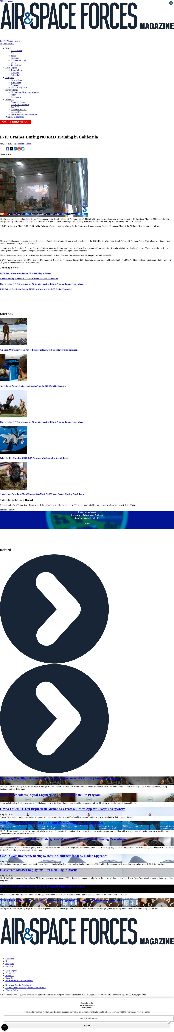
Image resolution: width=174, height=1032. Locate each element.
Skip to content (6, 1)
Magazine (9, 77)
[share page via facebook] (7, 150)
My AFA (4, 43)
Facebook (9, 959)
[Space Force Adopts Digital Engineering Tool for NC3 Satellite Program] (13, 381)
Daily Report (11, 68)
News (7, 48)
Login (10, 41)
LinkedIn (9, 966)
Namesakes (16, 97)
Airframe (15, 72)
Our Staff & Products (20, 104)
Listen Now (87, 527)
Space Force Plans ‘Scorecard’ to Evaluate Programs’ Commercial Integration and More (62, 900)
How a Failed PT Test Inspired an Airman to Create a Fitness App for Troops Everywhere (41, 422)
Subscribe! (15, 75)
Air (12, 53)
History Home (11, 90)
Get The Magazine (19, 87)
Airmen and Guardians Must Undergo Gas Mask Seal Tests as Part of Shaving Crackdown (42, 494)
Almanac (15, 85)
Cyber (13, 63)
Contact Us (16, 112)
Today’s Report (17, 70)
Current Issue (16, 80)
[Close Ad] (169, 1022)
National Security (18, 60)
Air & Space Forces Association (19, 980)
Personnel (15, 58)
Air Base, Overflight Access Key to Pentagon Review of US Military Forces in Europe (39, 350)
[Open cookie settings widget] (4, 1027)
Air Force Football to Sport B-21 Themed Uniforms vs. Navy (42, 886)
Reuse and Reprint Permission (24, 114)
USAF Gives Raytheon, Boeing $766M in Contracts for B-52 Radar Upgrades (53, 856)
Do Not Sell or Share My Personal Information (25, 987)
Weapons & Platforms (14, 117)
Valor (13, 95)
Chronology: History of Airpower (25, 92)
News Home (16, 50)
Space (13, 55)
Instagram (9, 963)
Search (17, 41)
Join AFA (4, 41)
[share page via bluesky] (22, 150)
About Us (9, 99)
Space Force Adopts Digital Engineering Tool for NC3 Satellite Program (33, 386)
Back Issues (16, 82)
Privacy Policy (11, 990)
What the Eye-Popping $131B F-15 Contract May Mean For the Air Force (34, 458)
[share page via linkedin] (15, 150)
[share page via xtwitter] (11, 150)
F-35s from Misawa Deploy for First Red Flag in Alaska (38, 870)
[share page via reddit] (19, 150)
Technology (16, 65)
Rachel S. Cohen (24, 144)
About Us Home (18, 102)
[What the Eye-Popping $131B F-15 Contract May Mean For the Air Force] (13, 453)
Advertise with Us (19, 109)
